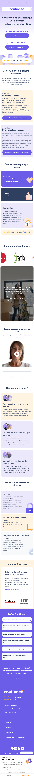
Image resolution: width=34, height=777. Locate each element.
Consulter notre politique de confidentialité (11, 769)
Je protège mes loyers (16, 47)
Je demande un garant (16, 36)
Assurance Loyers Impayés (13, 140)
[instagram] (19, 748)
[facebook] (22, 748)
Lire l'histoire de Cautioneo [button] (17, 298)
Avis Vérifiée (28, 335)
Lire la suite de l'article (12, 589)
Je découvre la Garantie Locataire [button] (17, 118)
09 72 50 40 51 (11, 712)
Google (18, 337)
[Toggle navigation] (29, 9)
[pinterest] (12, 748)
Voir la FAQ (17, 678)
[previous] (13, 376)
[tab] (10, 601)
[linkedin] (15, 748)
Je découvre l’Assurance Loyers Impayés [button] (17, 152)
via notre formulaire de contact (15, 709)
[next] (20, 376)
